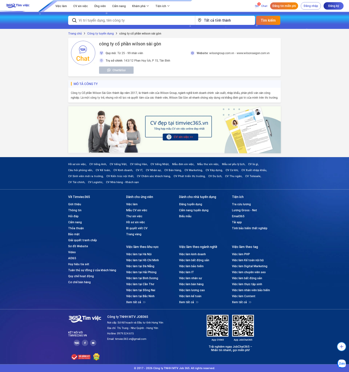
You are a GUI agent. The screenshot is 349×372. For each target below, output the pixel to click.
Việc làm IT (186, 272)
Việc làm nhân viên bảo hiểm (251, 290)
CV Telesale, (253, 176)
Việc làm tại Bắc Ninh (140, 296)
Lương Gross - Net (244, 210)
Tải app (237, 222)
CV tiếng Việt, (118, 164)
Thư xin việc (134, 216)
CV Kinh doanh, (123, 170)
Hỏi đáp (73, 216)
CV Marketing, (193, 170)
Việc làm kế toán (190, 296)
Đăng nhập (311, 6)
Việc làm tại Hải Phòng (141, 272)
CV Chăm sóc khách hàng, (154, 176)
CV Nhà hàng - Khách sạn (122, 182)
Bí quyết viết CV (136, 228)
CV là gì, (253, 164)
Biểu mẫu (185, 216)
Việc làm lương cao (192, 290)
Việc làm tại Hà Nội (139, 254)
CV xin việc (80, 6)
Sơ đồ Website (78, 246)
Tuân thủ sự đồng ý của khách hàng (92, 270)
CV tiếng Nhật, (160, 164)
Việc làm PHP (241, 254)
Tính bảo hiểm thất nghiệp (249, 228)
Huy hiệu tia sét (78, 264)
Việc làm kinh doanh (192, 254)
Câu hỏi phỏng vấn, (80, 170)
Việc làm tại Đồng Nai (140, 290)
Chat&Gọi (119, 70)
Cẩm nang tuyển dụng (193, 210)
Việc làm (61, 6)
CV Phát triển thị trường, (190, 176)
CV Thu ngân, (233, 176)
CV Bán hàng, (173, 170)
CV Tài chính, (76, 182)
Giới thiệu (74, 204)
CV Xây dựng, (214, 170)
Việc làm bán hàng (191, 284)
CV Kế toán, (103, 170)
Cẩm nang (119, 6)
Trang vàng (133, 234)
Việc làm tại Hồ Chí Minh (142, 260)
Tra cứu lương (241, 204)
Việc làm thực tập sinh (247, 284)
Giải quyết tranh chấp (82, 240)
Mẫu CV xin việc (136, 210)
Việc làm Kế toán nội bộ (248, 260)
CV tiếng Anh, (98, 164)
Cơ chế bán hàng (79, 282)
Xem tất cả (133, 302)
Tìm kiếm (268, 20)
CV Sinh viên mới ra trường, (86, 176)
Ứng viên (100, 6)
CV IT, (139, 170)
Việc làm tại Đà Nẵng (140, 266)
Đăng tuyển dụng (190, 204)
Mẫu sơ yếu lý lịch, (233, 164)
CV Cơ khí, (232, 170)
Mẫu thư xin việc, (208, 164)
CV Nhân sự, (154, 170)
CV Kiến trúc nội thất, (120, 176)
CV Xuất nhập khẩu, (254, 170)
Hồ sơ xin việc (135, 222)
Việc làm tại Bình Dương (142, 278)
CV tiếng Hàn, (139, 164)
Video (72, 252)
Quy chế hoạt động (81, 276)
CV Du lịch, (215, 176)
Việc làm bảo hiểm (191, 266)
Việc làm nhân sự (190, 278)
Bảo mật (74, 234)
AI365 (72, 258)
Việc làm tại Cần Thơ (140, 284)
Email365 (238, 216)
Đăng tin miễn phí (284, 6)
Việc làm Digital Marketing (249, 266)
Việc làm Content (243, 296)
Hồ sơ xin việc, (77, 164)
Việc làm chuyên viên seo (249, 272)
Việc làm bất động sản (194, 260)
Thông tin (74, 210)
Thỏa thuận (76, 228)
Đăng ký (333, 6)
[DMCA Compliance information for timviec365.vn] (96, 357)
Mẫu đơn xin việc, (183, 164)
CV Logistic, (95, 182)
